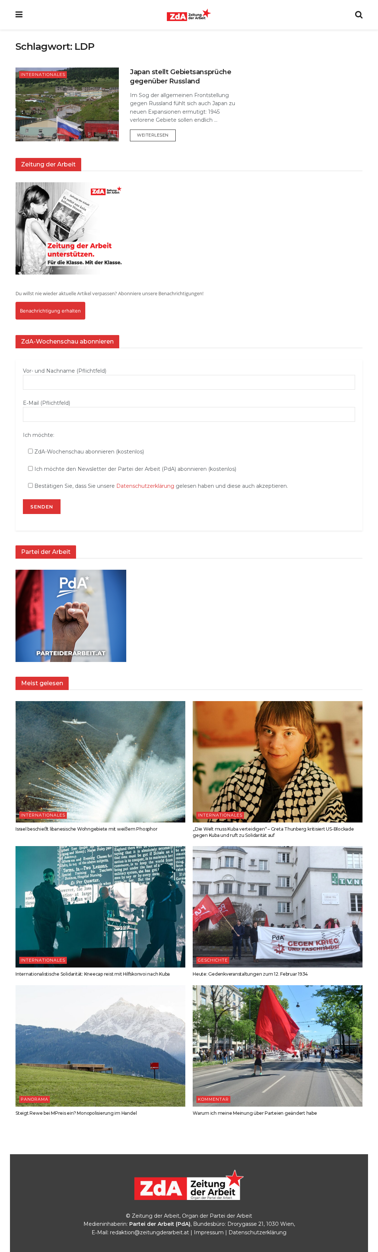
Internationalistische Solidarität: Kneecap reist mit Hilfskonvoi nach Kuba (93, 974)
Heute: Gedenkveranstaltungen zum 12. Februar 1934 (250, 974)
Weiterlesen (156, 135)
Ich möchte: (38, 435)
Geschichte (213, 960)
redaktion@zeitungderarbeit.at (149, 1232)
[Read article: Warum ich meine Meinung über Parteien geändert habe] (277, 1046)
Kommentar (213, 1099)
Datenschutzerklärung (145, 486)
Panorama (34, 1099)
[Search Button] (358, 15)
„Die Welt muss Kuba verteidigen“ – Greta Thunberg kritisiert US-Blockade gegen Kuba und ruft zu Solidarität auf (273, 832)
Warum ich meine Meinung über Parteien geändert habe (255, 1113)
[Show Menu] (19, 15)
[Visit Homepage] (189, 14)
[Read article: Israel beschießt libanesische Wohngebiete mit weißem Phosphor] (100, 761)
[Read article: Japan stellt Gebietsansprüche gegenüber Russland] (67, 104)
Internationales (43, 74)
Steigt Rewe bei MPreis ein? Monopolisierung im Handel (76, 1113)
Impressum (209, 1232)
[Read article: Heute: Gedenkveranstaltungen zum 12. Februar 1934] (277, 907)
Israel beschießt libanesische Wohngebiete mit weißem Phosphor (86, 829)
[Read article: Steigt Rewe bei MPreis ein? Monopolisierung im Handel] (100, 1046)
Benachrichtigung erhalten (50, 311)
